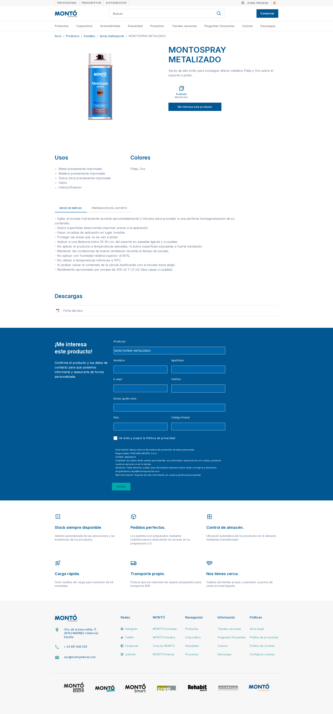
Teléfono (176, 379)
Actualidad (135, 26)
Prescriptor (91, 2)
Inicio (58, 36)
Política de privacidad (264, 637)
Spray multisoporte (112, 36)
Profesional (67, 2)
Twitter (129, 637)
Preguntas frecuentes (219, 26)
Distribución (116, 2)
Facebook (131, 645)
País (116, 417)
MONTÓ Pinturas (163, 654)
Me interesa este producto (195, 106)
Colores (247, 26)
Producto (120, 341)
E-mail (118, 379)
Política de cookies (262, 645)
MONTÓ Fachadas (165, 628)
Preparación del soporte (109, 208)
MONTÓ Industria (164, 637)
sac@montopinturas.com (80, 657)
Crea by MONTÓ (164, 645)
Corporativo (84, 26)
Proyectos (157, 26)
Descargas (268, 26)
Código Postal (180, 417)
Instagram (131, 628)
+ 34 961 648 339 (75, 646)
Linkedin (130, 654)
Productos (62, 26)
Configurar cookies (262, 654)
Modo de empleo (71, 208)
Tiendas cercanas (184, 26)
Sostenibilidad (110, 26)
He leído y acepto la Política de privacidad (147, 438)
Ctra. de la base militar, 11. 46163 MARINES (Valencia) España (81, 633)
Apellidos (177, 360)
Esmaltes (90, 36)
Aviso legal (257, 628)
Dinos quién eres (125, 398)
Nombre (119, 360)
